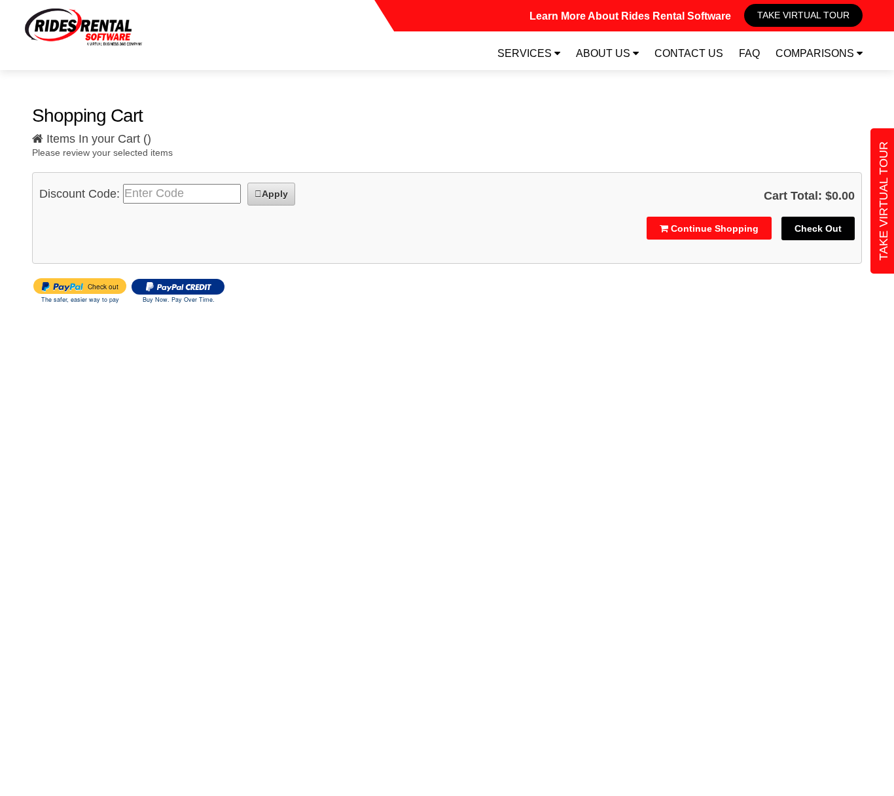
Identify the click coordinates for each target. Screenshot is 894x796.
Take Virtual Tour (803, 15)
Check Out (818, 228)
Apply (275, 194)
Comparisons (816, 53)
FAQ (749, 53)
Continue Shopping (713, 228)
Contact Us (688, 53)
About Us (604, 53)
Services (525, 53)
